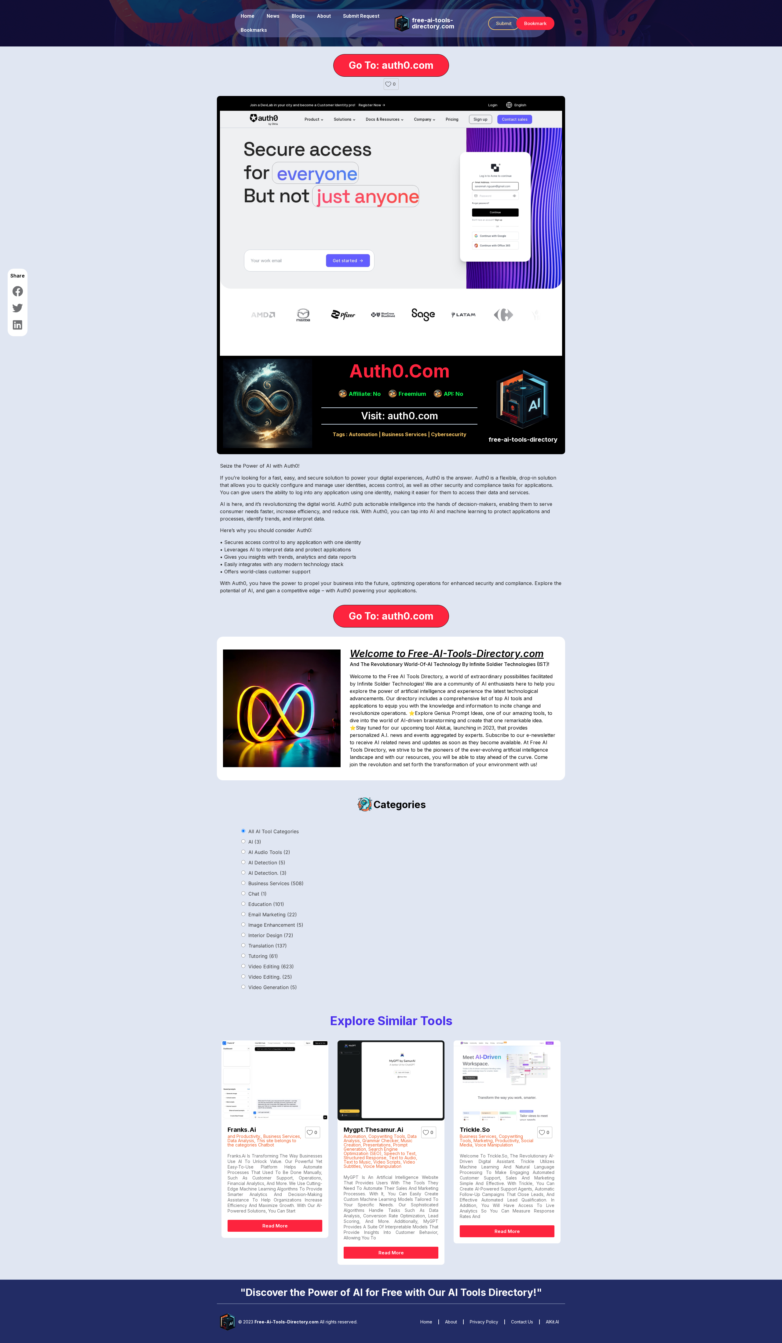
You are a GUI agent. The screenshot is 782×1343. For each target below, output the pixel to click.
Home (247, 16)
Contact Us (522, 1321)
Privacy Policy (484, 1321)
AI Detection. (267, 872)
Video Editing (271, 966)
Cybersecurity (448, 434)
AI (254, 841)
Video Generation (272, 987)
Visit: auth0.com (399, 416)
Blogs (298, 16)
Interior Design (270, 935)
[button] (504, 23)
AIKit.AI (552, 1321)
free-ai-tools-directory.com (433, 23)
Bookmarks (254, 30)
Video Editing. (270, 976)
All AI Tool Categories (273, 831)
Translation (267, 945)
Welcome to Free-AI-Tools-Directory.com (447, 654)
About (324, 16)
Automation (363, 434)
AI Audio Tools (269, 852)
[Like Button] (388, 84)
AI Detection (266, 862)
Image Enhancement (275, 924)
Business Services (404, 434)
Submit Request (361, 16)
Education (266, 904)
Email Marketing (272, 914)
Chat (257, 893)
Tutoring (263, 956)
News (273, 16)
